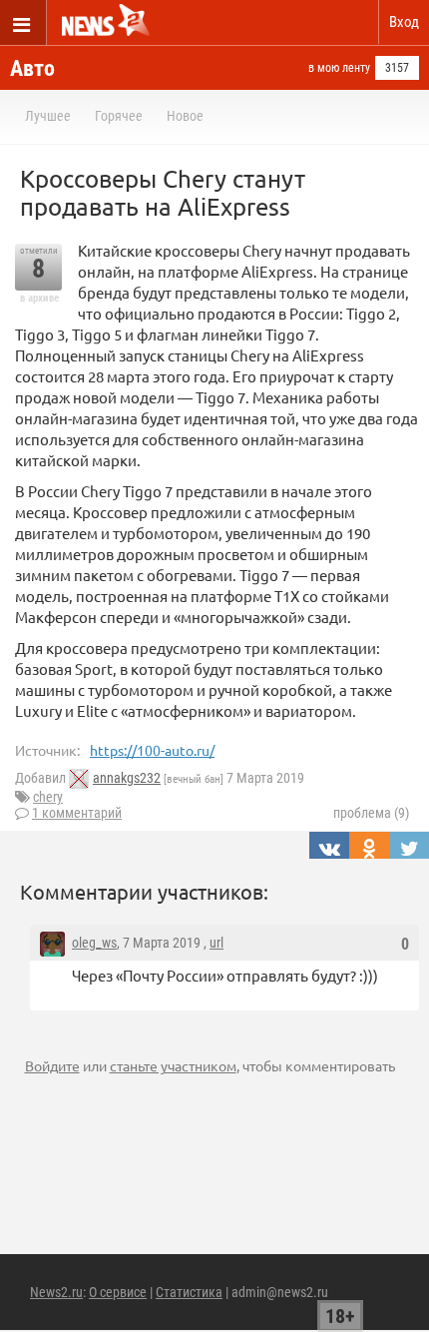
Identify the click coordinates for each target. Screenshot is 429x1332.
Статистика (189, 1292)
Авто (32, 68)
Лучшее (48, 116)
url (216, 943)
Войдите (52, 1065)
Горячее (119, 116)
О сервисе (118, 1292)
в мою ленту (339, 68)
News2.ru (56, 1292)
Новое (185, 116)
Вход (404, 22)
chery (48, 797)
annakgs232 (127, 778)
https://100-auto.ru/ (152, 750)
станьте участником (173, 1065)
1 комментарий (77, 813)
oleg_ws (94, 943)
